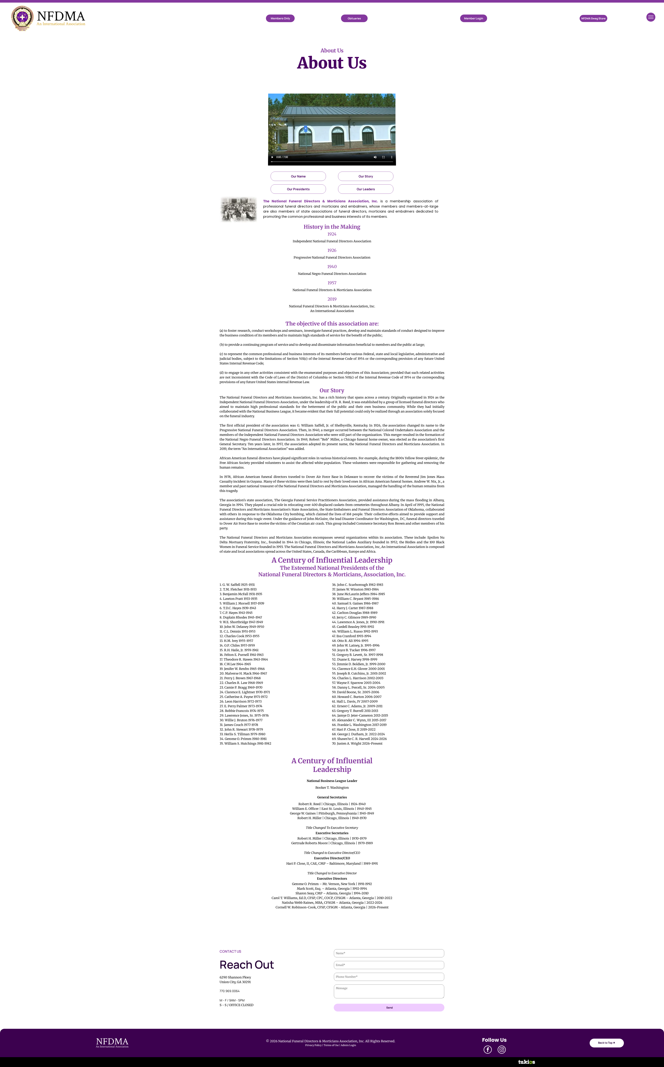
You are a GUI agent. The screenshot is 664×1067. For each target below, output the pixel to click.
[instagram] (502, 1050)
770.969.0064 (230, 991)
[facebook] (488, 1050)
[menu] (650, 17)
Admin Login (348, 1045)
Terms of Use (331, 1045)
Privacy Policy (313, 1045)
